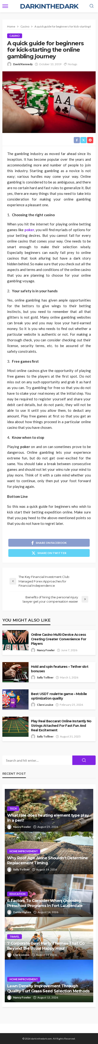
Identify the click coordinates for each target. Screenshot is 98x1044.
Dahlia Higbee (22, 912)
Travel (15, 936)
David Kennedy (23, 64)
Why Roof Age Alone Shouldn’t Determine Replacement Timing (47, 860)
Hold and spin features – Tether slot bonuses (59, 669)
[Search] (92, 6)
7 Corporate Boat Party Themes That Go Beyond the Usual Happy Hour (45, 946)
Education (17, 893)
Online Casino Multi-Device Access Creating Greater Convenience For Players (58, 639)
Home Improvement (24, 851)
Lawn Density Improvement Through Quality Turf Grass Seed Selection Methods (48, 988)
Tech (13, 808)
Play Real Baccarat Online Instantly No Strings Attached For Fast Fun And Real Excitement (61, 725)
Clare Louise (45, 704)
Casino (15, 35)
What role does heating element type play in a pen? (48, 818)
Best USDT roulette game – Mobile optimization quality (59, 696)
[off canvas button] (5, 6)
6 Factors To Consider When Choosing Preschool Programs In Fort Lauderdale (45, 903)
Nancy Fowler (46, 650)
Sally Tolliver (45, 677)
